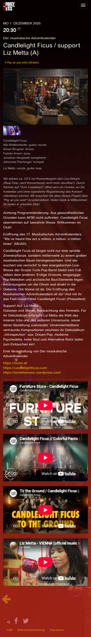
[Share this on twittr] (26, 622)
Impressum (57, 630)
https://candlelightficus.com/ (25, 368)
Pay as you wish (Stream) (22, 62)
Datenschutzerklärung (31, 630)
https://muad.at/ (15, 363)
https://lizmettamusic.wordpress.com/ (32, 372)
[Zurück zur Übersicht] (6, 601)
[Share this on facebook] (17, 622)
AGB (9, 630)
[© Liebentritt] (12, 132)
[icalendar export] (19, 29)
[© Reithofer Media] (45, 96)
